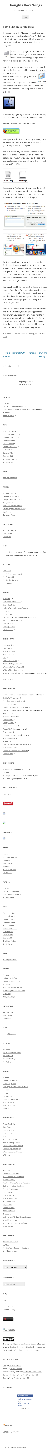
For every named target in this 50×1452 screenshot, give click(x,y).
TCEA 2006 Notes (9, 869)
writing (20, 1403)
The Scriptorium (9, 738)
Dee (4, 1365)
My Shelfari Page (9, 580)
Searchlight (7, 456)
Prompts (6, 866)
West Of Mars (8, 623)
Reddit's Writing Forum (11, 620)
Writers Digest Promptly (12, 670)
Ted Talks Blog (8, 530)
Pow (4, 657)
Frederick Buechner (10, 434)
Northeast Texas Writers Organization (18, 707)
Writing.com (7, 679)
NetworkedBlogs (23, 1395)
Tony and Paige (9, 515)
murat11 (6, 614)
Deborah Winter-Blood (12, 602)
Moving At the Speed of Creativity (16, 775)
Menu (25, 17)
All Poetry (6, 598)
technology (30, 333)
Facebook (7, 571)
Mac (24, 333)
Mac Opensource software (13, 701)
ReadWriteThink (9, 729)
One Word (7, 648)
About (5, 854)
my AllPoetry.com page (12, 574)
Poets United (8, 654)
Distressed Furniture (11, 406)
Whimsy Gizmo (9, 626)
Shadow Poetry (9, 735)
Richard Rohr (8, 450)
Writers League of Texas (12, 673)
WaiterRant (7, 533)
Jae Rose (8, 1425)
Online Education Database (13, 710)
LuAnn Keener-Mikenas (12, 409)
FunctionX (7, 695)
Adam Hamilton (9, 431)
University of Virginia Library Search (17, 744)
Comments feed (9, 1306)
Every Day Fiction (9, 605)
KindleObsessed (9, 552)
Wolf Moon (7, 873)
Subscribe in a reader (11, 366)
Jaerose (6, 611)
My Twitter (7, 583)
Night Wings (7, 863)
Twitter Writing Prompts (12, 664)
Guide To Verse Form (11, 698)
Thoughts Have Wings (25, 5)
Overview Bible (9, 440)
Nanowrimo (7, 860)
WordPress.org (9, 1309)
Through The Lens (10, 478)
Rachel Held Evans (10, 447)
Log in (5, 1300)
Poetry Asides (8, 651)
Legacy (5, 1432)
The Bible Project (9, 459)
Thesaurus (7, 741)
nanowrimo (7, 617)
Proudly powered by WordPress (14, 1447)
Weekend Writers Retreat (13, 667)
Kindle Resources (10, 857)
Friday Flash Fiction (10, 645)
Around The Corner (10, 769)
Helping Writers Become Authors (15, 608)
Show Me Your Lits (10, 661)
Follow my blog (25, 1408)
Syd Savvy (7, 512)
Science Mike (8, 453)
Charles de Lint (9, 403)
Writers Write (8, 754)
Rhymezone (7, 732)
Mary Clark (7, 502)
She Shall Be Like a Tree (12, 505)
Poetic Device (8, 719)
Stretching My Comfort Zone (14, 509)
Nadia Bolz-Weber (10, 437)
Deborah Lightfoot (10, 496)
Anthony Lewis (8, 493)
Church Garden (15, 1365)
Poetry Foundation (10, 726)
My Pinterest (8, 577)
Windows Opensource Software (15, 750)
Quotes (9, 794)
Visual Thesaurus (10, 747)
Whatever (7, 536)
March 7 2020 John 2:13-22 (28, 1375)
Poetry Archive (8, 723)
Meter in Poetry (9, 704)
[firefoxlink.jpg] (11, 133)
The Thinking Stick (10, 778)
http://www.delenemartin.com (24, 1344)
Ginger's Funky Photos (12, 499)
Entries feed (8, 1303)
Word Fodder (8, 630)
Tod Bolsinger (8, 462)
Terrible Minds (8, 416)
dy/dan (6, 772)
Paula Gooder (8, 443)
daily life (20, 1405)
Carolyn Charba (9, 1375)
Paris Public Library (10, 716)
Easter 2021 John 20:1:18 (32, 1372)
